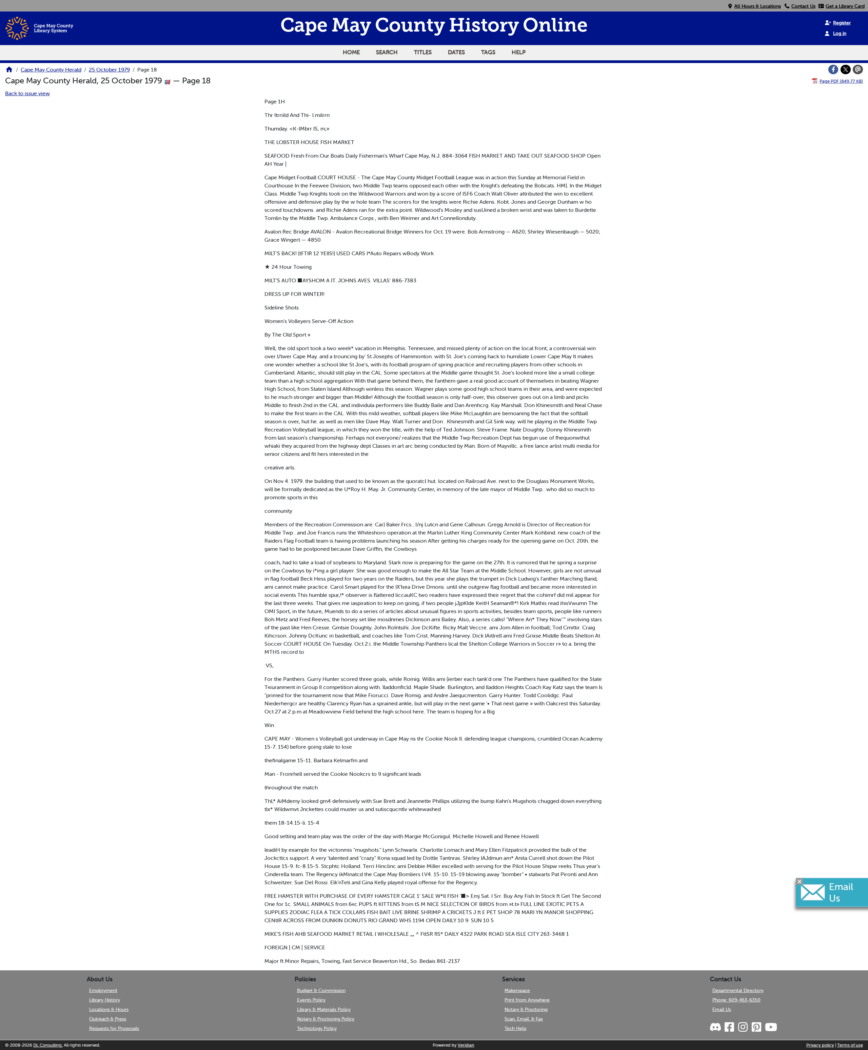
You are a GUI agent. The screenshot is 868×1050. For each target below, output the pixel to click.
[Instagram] (742, 1027)
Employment (103, 990)
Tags (488, 52)
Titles (423, 52)
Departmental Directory (738, 990)
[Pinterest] (756, 1027)
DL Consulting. (48, 1045)
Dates (456, 52)
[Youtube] (770, 1027)
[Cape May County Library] (9, 71)
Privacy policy (820, 1045)
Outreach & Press (107, 1019)
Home (351, 52)
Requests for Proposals (114, 1028)
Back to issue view (27, 93)
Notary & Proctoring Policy (325, 1019)
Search (387, 52)
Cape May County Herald (51, 69)
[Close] (799, 881)
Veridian (466, 1045)
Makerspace (517, 990)
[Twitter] (846, 69)
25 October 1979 (109, 69)
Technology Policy (317, 1028)
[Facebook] (833, 69)
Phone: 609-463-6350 (736, 1000)
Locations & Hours (109, 1009)
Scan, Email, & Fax (524, 1019)
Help (519, 52)
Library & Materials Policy (324, 1009)
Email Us (721, 1009)
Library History (104, 1000)
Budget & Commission (321, 990)
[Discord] (716, 1027)
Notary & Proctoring (526, 1009)
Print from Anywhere (527, 1000)
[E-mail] (858, 69)
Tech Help (515, 1028)
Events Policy (311, 1000)
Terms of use (850, 1045)
